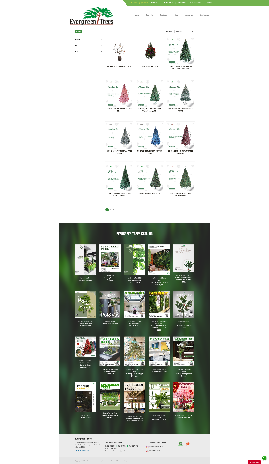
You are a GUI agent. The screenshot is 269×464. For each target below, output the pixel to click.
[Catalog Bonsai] (85, 397)
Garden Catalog (85, 279)
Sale (176, 15)
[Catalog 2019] (110, 258)
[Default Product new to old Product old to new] (183, 31)
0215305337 (155, 3)
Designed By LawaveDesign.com (121, 461)
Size (76, 45)
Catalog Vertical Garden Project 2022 (159, 325)
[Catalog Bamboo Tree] (134, 397)
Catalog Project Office (159, 370)
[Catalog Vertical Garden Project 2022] (159, 304)
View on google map (82, 450)
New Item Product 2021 (85, 323)
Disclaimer (136, 461)
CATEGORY (77, 39)
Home (136, 15)
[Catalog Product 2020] (134, 259)
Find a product (195, 3)
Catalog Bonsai (85, 416)
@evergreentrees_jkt (156, 447)
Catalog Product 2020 (134, 280)
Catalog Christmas (85, 364)
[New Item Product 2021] (85, 304)
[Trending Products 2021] (183, 258)
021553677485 (111, 448)
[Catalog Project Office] (159, 351)
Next (114, 210)
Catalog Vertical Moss (110, 415)
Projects (149, 15)
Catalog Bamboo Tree (134, 418)
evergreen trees (154, 450)
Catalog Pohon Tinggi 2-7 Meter (134, 373)
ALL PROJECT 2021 (134, 323)
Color (76, 51)
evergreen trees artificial (157, 443)
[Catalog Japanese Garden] (110, 351)
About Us (189, 15)
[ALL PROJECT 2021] (134, 304)
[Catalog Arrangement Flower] (183, 351)
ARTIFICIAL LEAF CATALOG (184, 324)
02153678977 (182, 3)
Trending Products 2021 (183, 279)
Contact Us (204, 15)
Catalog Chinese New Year (183, 416)
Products (163, 15)
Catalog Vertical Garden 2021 (159, 281)
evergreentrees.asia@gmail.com (116, 451)
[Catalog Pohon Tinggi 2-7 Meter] (134, 351)
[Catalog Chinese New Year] (183, 397)
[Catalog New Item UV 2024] (159, 397)
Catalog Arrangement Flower (184, 373)
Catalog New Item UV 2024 (159, 417)
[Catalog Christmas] (85, 347)
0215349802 (168, 3)
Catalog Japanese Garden (110, 372)
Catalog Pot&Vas (110, 322)
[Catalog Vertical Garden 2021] (159, 259)
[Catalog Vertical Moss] (110, 396)
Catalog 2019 (110, 278)
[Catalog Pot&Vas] (110, 304)
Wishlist (209, 3)
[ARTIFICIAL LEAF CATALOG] (183, 304)
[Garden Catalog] (85, 259)
